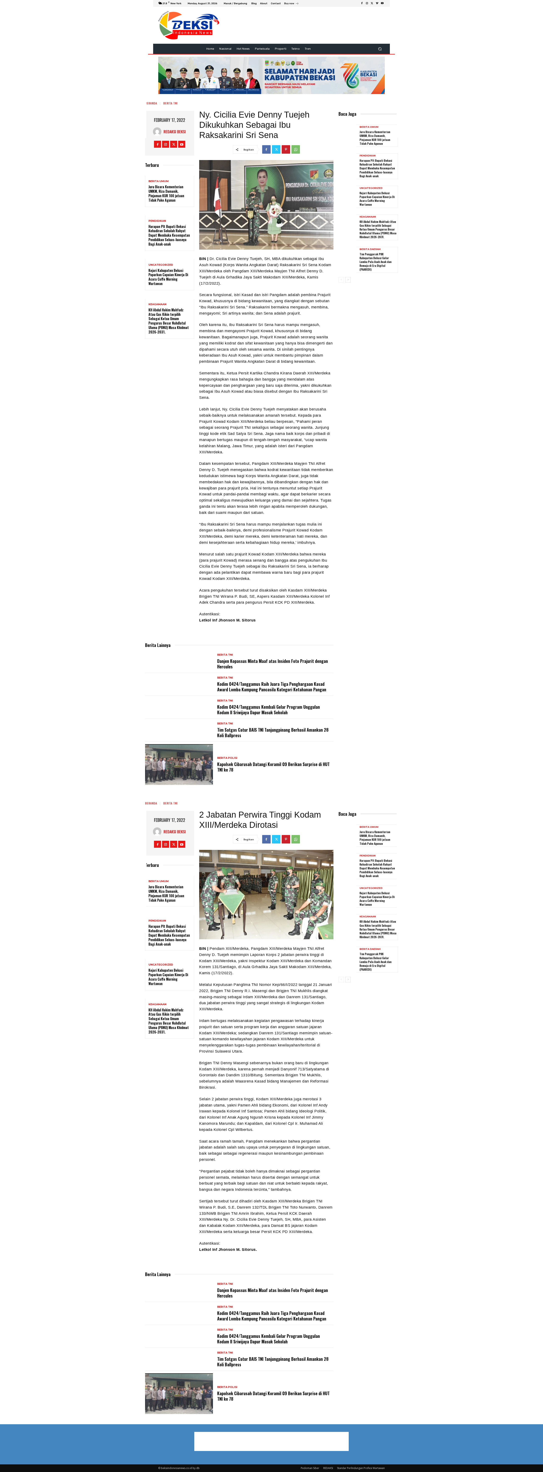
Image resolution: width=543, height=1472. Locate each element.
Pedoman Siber (310, 1468)
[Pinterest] (286, 149)
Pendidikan (157, 221)
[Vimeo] (377, 3)
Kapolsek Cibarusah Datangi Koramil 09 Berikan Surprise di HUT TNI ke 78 (273, 767)
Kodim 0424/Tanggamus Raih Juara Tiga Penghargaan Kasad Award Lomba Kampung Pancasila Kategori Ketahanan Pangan (271, 687)
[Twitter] (372, 3)
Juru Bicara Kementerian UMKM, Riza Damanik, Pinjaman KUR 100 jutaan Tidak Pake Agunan (166, 193)
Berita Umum (158, 181)
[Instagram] (366, 3)
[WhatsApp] (295, 149)
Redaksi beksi (175, 131)
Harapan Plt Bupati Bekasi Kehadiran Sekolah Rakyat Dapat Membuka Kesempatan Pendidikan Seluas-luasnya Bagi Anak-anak (169, 235)
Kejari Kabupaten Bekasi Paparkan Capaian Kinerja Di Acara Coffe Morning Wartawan (168, 277)
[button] (380, 49)
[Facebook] (361, 3)
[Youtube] (382, 3)
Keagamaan (157, 304)
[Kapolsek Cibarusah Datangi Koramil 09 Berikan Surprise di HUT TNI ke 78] (179, 764)
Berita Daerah (370, 249)
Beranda (151, 103)
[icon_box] (291, 4)
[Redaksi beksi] (158, 131)
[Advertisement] (412, 74)
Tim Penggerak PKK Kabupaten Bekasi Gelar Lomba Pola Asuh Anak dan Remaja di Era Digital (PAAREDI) (376, 262)
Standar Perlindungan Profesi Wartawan (361, 1468)
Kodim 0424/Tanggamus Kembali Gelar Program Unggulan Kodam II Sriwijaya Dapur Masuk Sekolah (268, 710)
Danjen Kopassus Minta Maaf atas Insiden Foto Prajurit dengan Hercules (272, 664)
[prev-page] (341, 280)
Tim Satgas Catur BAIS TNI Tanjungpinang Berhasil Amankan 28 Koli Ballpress (273, 732)
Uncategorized (160, 265)
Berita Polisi (227, 758)
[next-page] (348, 280)
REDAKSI (328, 1468)
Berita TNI (170, 103)
